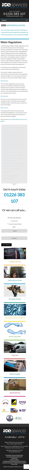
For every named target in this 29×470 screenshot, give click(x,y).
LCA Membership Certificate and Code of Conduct (14, 428)
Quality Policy (14, 425)
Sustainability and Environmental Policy (14, 422)
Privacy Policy (14, 431)
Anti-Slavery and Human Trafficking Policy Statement (14, 429)
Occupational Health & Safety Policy (14, 423)
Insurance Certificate (14, 426)
